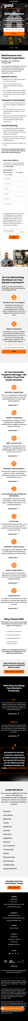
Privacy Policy (14, 984)
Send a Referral (14, 928)
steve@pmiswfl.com (14, 944)
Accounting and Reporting (16, 48)
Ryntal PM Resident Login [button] (14, 920)
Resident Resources (14, 915)
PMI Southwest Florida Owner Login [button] (14, 904)
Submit (14, 34)
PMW (2, 984)
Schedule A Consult (17, 768)
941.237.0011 (14, 1)
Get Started (14, 888)
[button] (9, 953)
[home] (11, 6)
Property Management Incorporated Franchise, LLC (16, 971)
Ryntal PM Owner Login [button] (14, 907)
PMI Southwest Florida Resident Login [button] (14, 918)
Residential (14, 899)
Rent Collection (11, 48)
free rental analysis (14, 672)
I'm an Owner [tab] (9, 172)
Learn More (12, 405)
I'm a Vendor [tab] (9, 175)
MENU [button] (26, 6)
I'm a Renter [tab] (19, 172)
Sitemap (7, 984)
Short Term (14, 902)
